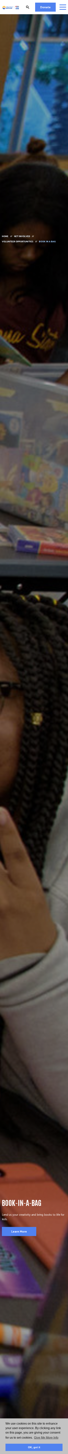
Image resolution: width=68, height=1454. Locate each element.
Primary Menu (63, 7)
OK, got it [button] (34, 1447)
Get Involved (22, 236)
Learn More (19, 1231)
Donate (45, 7)
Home (5, 236)
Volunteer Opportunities (17, 241)
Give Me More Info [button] (46, 1437)
